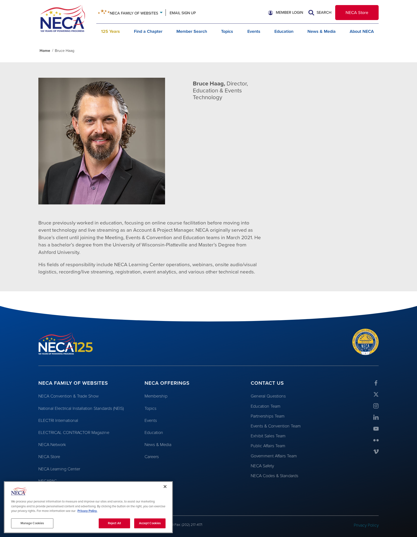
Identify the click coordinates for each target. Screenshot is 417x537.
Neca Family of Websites (134, 13)
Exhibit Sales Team (268, 436)
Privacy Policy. (87, 511)
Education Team (265, 406)
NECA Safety (262, 465)
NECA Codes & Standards (274, 475)
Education (283, 31)
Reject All (114, 523)
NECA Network (52, 444)
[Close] (165, 486)
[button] (286, 12)
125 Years (110, 31)
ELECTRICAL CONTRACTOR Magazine (73, 432)
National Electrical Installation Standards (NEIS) (81, 408)
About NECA (362, 31)
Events (253, 31)
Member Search (191, 31)
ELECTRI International (58, 420)
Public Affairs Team (268, 445)
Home (45, 50)
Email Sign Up (183, 13)
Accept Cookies (150, 523)
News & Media (321, 31)
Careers (152, 456)
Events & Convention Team (276, 426)
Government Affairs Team (274, 456)
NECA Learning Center (59, 469)
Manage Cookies (32, 523)
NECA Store (357, 12)
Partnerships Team (268, 416)
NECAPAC (47, 481)
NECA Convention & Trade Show (68, 396)
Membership (156, 396)
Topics (227, 31)
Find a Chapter (148, 31)
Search (323, 12)
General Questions (268, 396)
